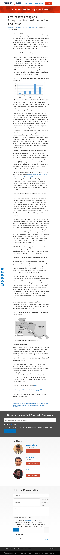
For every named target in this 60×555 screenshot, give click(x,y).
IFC (22, 553)
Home (25, 3)
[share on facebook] (2, 272)
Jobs (25, 548)
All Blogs (30, 3)
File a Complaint (53, 548)
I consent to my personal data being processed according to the (29, 427)
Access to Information (18, 548)
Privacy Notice (28, 520)
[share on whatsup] (2, 281)
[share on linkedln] (2, 278)
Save (16, 529)
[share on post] (2, 275)
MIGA (25, 553)
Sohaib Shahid (21, 27)
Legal (5, 548)
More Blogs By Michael (33, 475)
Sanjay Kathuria (12, 27)
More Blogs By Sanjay (33, 451)
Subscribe (10, 431)
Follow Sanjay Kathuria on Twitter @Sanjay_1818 (27, 390)
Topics (36, 3)
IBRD (16, 553)
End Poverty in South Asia (36, 10)
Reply (46, 539)
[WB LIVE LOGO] (48, 3)
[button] (54, 3)
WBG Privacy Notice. (46, 427)
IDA (19, 553)
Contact (41, 3)
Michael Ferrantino (31, 27)
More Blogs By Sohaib (33, 463)
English (15, 29)
